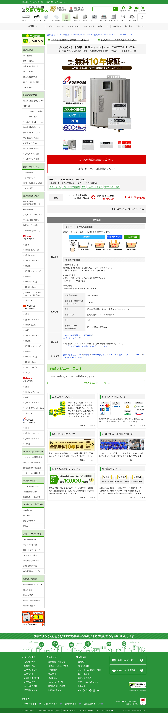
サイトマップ (28, 87)
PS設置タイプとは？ (31, 143)
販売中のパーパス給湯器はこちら (96, 168)
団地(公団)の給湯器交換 (32, 468)
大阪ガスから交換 (32, 159)
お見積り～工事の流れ (31, 66)
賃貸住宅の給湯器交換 (31, 463)
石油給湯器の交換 (30, 492)
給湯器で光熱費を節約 (31, 600)
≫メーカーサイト (70, 338)
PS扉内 (28, 277)
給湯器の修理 (28, 595)
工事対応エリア (29, 178)
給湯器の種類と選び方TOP (33, 101)
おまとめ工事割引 (31, 678)
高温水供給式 (30, 287)
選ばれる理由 (28, 71)
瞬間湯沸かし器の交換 (31, 497)
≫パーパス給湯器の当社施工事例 (77, 335)
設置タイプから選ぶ (31, 225)
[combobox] (102, 9)
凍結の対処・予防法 (31, 561)
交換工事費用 (28, 172)
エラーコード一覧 (30, 545)
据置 (27, 330)
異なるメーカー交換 (31, 148)
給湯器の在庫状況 (30, 77)
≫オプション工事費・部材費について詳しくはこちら (85, 346)
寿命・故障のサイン (31, 539)
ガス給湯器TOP (29, 56)
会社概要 (81, 662)
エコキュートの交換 (31, 486)
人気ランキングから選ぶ (32, 215)
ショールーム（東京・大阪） (90, 670)
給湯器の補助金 (29, 606)
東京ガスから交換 (32, 154)
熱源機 (27, 266)
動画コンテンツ (54, 690)
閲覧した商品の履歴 (56, 686)
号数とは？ (27, 106)
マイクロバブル (31, 367)
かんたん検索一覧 (55, 682)
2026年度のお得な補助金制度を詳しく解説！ (69, 40)
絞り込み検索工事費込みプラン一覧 (31, 203)
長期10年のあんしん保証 (32, 183)
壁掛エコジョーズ (32, 250)
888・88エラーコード (31, 550)
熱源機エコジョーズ (33, 271)
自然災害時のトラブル (31, 571)
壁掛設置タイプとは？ (31, 138)
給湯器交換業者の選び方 (32, 584)
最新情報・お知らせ (56, 662)
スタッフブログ (29, 521)
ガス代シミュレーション (34, 122)
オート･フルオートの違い (33, 111)
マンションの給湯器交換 (32, 457)
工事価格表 (28, 674)
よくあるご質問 (30, 686)
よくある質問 (28, 188)
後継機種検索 (28, 209)
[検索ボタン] (115, 9)
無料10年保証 (28, 61)
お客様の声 (27, 510)
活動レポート (83, 686)
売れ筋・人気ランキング (58, 666)
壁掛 (27, 245)
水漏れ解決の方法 (30, 566)
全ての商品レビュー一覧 (94, 383)
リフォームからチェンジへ (89, 682)
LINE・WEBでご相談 (31, 82)
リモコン (28, 300)
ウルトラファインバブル (34, 408)
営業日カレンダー (31, 690)
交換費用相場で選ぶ (31, 220)
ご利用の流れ (29, 662)
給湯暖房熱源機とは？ (31, 127)
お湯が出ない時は (30, 555)
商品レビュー (28, 526)
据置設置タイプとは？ (31, 133)
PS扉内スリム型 (31, 282)
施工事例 (26, 515)
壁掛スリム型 (30, 255)
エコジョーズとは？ (31, 117)
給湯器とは (27, 590)
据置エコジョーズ (32, 261)
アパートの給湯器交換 (31, 473)
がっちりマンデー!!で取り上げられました (118, 40)
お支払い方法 (29, 682)
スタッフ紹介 (83, 674)
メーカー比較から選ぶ (31, 231)
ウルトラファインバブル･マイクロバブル (33, 293)
